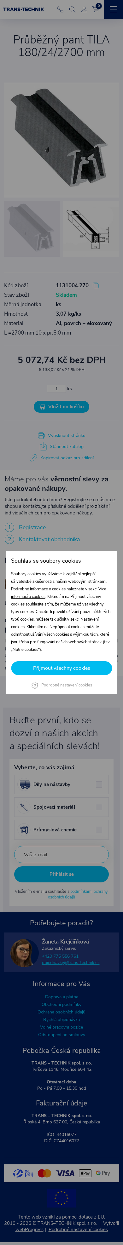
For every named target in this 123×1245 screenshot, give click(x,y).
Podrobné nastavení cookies (66, 685)
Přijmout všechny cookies (61, 668)
